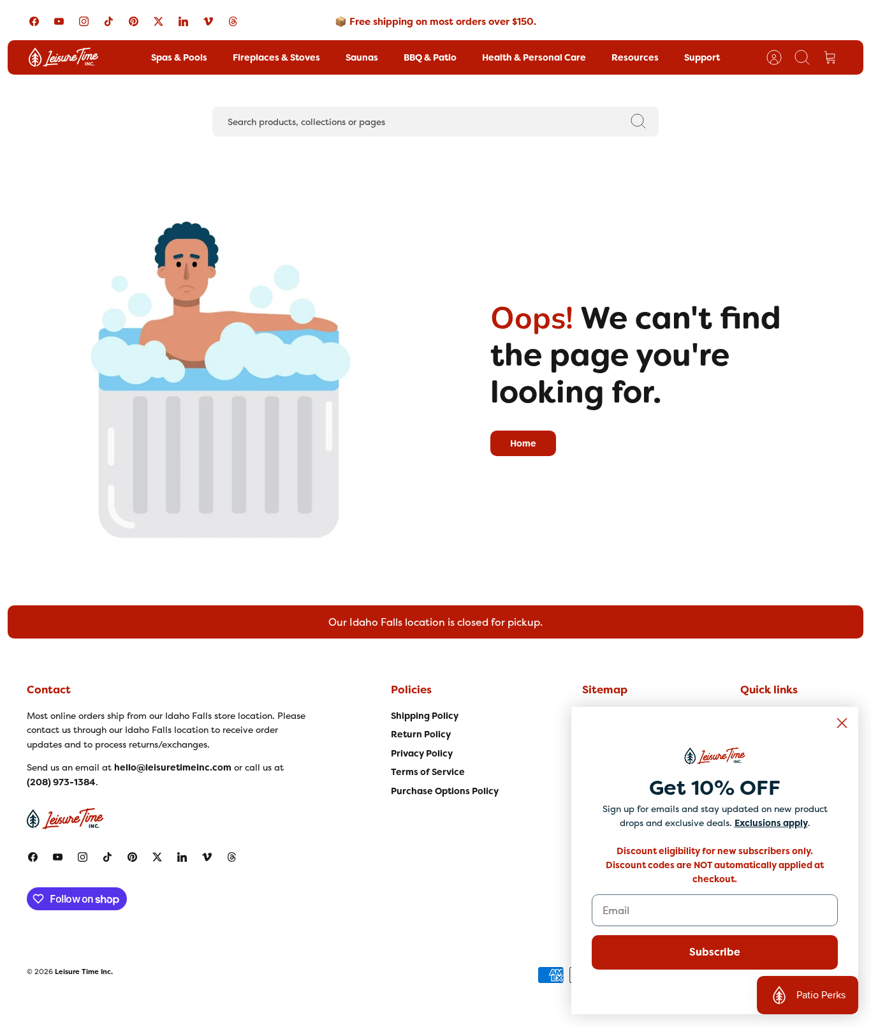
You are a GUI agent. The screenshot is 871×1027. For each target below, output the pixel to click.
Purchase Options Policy (445, 791)
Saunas (362, 57)
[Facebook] (34, 21)
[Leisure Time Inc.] (63, 57)
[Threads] (233, 21)
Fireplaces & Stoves (276, 57)
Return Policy (421, 734)
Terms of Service (428, 772)
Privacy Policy (422, 753)
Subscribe (714, 952)
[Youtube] (59, 21)
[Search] (638, 121)
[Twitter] (158, 21)
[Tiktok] (108, 21)
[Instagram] (83, 21)
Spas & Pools (179, 57)
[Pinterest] (133, 21)
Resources (635, 57)
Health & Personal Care (534, 57)
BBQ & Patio (430, 57)
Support (702, 57)
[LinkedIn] (183, 21)
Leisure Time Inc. (84, 971)
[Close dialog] (842, 723)
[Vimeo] (208, 21)
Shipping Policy (424, 715)
